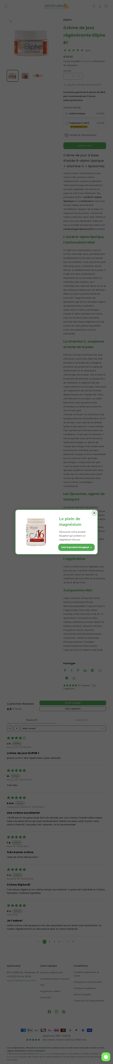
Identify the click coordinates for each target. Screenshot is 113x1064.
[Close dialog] (94, 513)
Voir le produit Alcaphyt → (76, 547)
